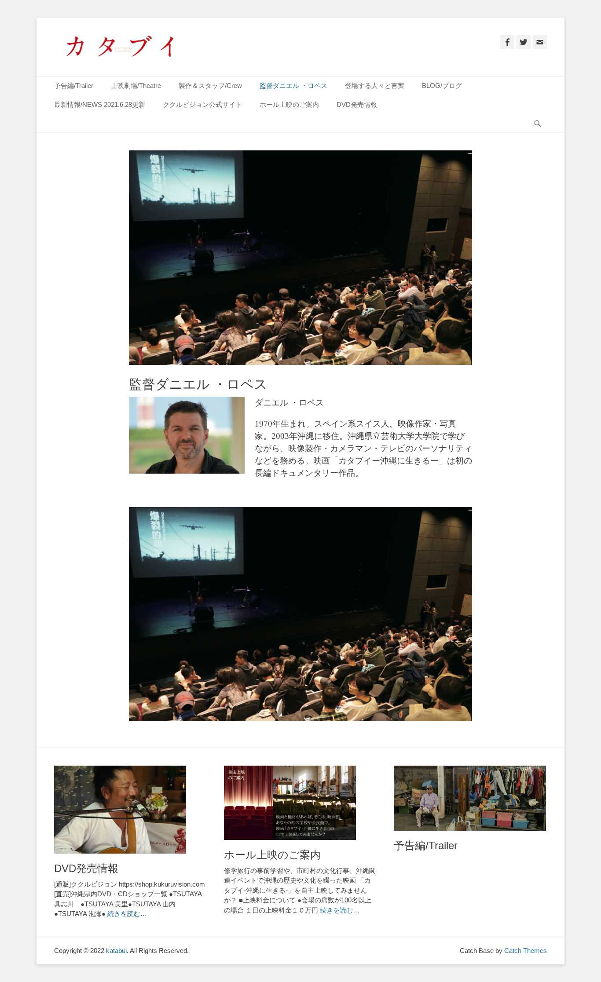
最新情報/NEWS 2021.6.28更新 (99, 104)
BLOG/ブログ (442, 85)
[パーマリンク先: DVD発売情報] (130, 810)
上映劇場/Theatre (136, 85)
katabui (116, 950)
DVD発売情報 (357, 104)
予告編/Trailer (73, 85)
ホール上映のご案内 (289, 104)
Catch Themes (525, 950)
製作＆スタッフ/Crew (210, 85)
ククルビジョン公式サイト (202, 104)
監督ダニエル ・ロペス (293, 85)
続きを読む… (127, 913)
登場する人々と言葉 (374, 85)
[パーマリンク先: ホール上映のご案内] (300, 803)
